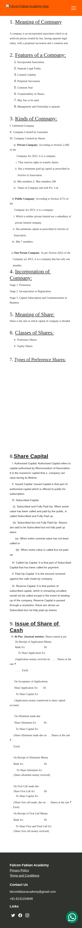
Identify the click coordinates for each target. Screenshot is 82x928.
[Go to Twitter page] (13, 915)
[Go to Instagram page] (27, 915)
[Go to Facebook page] (20, 915)
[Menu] (73, 8)
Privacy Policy (19, 870)
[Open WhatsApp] (72, 917)
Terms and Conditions (24, 875)
